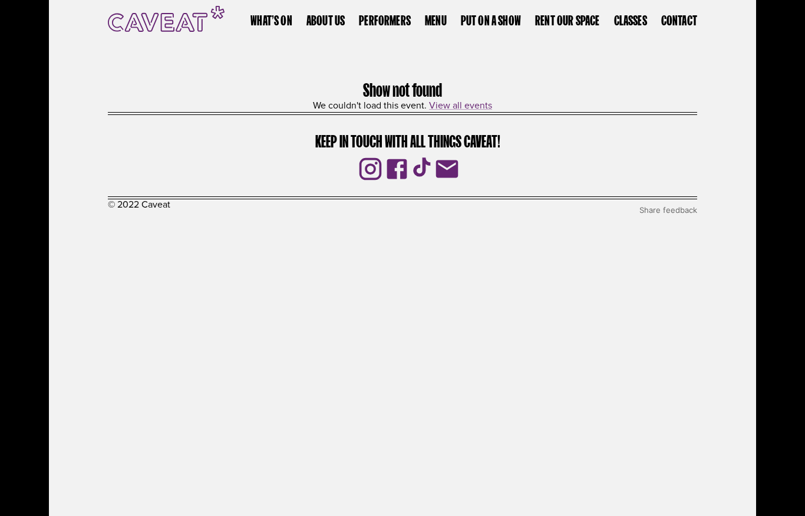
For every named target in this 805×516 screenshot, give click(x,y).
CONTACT (679, 19)
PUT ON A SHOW (491, 19)
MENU (436, 19)
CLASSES (630, 19)
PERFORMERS (385, 19)
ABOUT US (325, 19)
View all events (460, 105)
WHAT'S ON (271, 19)
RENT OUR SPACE (567, 19)
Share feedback (668, 210)
